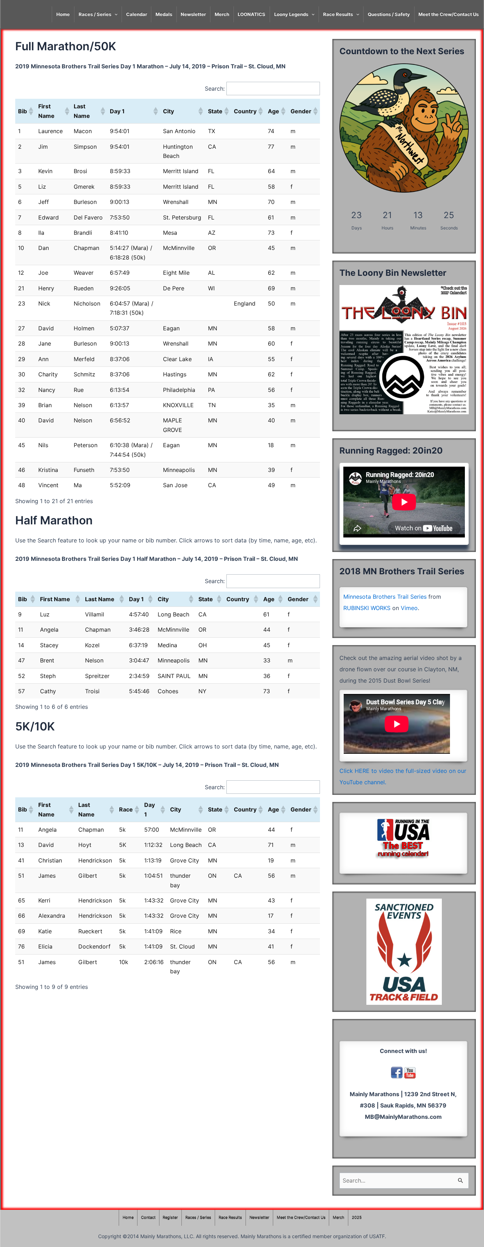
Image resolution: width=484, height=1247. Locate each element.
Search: (215, 88)
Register (170, 1217)
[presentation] (114, 14)
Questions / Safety (389, 14)
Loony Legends (291, 14)
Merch (222, 14)
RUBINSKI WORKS (366, 607)
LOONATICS (251, 14)
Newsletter (193, 14)
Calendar (136, 14)
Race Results (338, 14)
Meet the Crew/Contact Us (448, 14)
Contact (148, 1217)
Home (63, 14)
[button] (30, 111)
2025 (357, 1217)
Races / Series (95, 14)
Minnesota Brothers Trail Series (385, 596)
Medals (164, 14)
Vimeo (409, 607)
